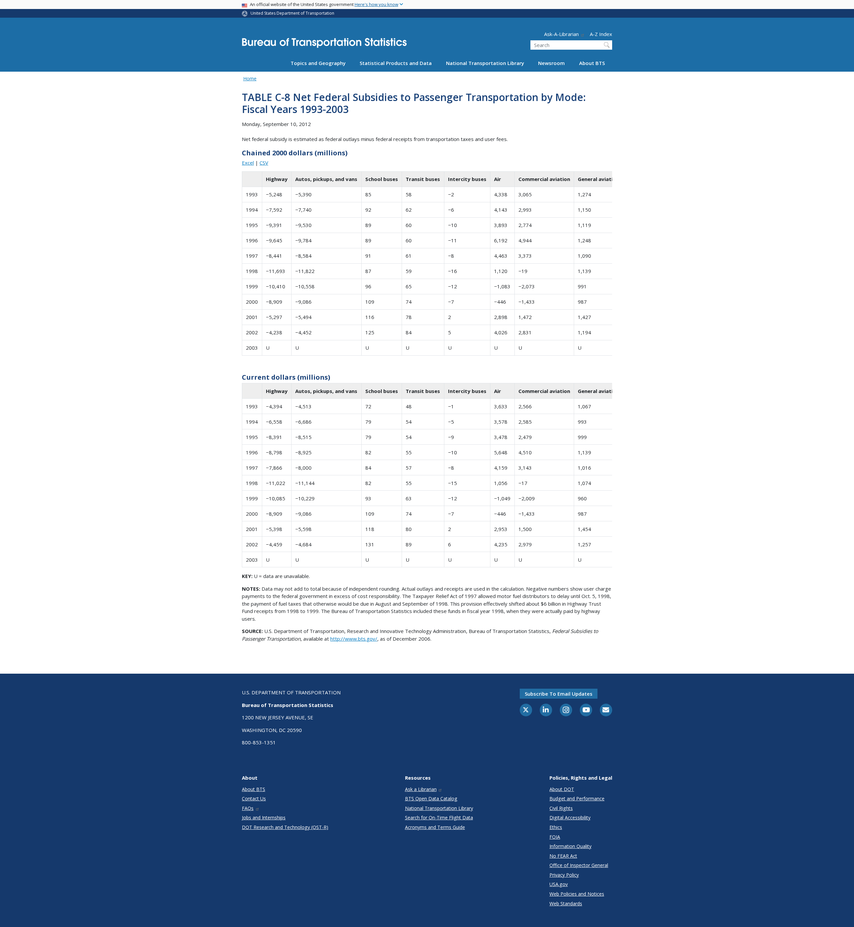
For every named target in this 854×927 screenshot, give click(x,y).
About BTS (592, 63)
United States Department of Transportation (292, 13)
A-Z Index (601, 34)
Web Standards (565, 903)
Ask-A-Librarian (561, 34)
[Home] (324, 45)
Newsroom (551, 63)
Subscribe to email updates (558, 693)
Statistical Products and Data (396, 63)
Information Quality (570, 846)
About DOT (561, 789)
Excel (248, 162)
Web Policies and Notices (576, 894)
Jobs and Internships (264, 817)
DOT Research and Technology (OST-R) (285, 827)
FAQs (248, 808)
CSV (264, 162)
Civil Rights (561, 808)
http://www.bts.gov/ (353, 638)
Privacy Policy (564, 875)
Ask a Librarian (421, 789)
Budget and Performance (576, 798)
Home (250, 78)
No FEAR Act (563, 856)
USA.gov (558, 884)
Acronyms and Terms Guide (435, 827)
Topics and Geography (318, 63)
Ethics (555, 827)
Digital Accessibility (569, 817)
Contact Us (254, 798)
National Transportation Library (485, 63)
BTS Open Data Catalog (431, 798)
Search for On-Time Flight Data (439, 817)
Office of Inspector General (578, 865)
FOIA (554, 837)
